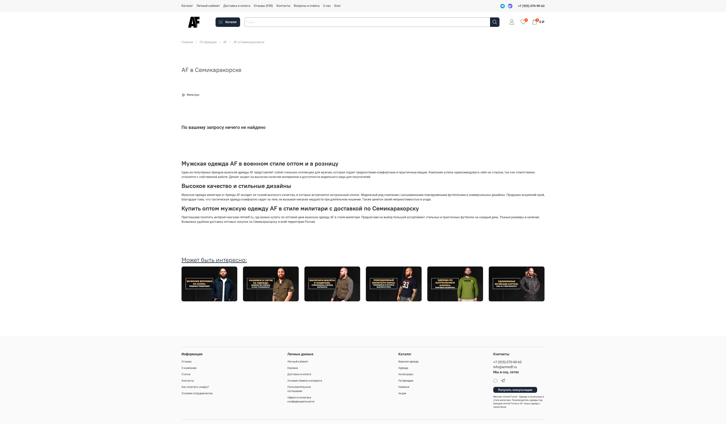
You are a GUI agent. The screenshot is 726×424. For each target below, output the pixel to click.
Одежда (403, 368)
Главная (187, 42)
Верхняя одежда (408, 361)
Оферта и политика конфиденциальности (300, 399)
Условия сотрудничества (197, 393)
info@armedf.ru (505, 367)
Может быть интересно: (214, 260)
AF (225, 42)
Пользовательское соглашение (299, 389)
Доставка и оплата (236, 6)
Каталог (187, 6)
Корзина (292, 368)
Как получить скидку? (195, 387)
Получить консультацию (515, 389)
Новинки (403, 387)
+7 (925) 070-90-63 (507, 362)
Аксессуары (405, 374)
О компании (189, 368)
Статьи (186, 374)
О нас (327, 6)
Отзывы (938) (263, 6)
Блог (337, 6)
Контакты (283, 6)
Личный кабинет (208, 6)
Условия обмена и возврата (304, 380)
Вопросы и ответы (307, 6)
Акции (402, 393)
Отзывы (187, 361)
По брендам (208, 42)
